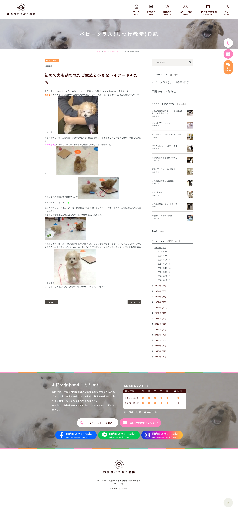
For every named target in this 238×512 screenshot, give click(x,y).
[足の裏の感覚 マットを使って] (190, 206)
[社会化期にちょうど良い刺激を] (190, 160)
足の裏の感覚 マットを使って (164, 204)
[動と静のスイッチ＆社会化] (190, 218)
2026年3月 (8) (164, 272)
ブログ (105, 51)
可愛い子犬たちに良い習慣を (164, 169)
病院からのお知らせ (164, 91)
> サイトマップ (118, 484)
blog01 (52, 60)
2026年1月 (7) (164, 280)
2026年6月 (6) (164, 260)
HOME (99, 51)
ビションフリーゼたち (162, 123)
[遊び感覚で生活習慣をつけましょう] (190, 136)
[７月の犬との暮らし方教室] (190, 183)
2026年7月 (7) (164, 256)
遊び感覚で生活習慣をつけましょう (166, 134)
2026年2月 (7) (164, 276)
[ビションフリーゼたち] (190, 125)
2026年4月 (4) (164, 268)
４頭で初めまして (159, 192)
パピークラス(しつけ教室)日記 (121, 51)
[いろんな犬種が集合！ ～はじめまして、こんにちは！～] (190, 113)
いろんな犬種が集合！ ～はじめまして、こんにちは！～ (167, 112)
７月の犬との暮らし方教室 (163, 181)
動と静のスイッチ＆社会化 (163, 216)
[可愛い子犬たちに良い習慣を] (190, 171)
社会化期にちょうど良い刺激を (165, 158)
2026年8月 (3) (164, 252)
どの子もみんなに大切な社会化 (164, 146)
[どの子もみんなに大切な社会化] (190, 148)
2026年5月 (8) (164, 264)
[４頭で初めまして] (190, 194)
